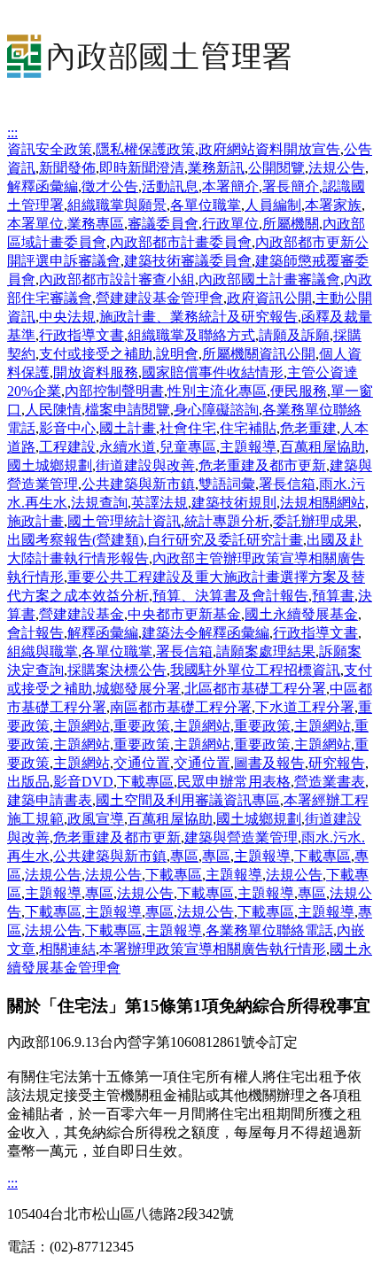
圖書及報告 (269, 763)
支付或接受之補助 (95, 353)
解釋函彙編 (42, 186)
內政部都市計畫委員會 (181, 242)
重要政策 (141, 725)
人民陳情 (53, 409)
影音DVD (83, 781)
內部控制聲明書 (114, 391)
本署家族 (333, 205)
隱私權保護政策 (145, 149)
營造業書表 (329, 781)
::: (12, 132)
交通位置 (141, 763)
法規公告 (336, 167)
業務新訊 (216, 167)
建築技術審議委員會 (188, 260)
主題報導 (248, 446)
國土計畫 (127, 428)
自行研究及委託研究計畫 (225, 539)
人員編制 (273, 205)
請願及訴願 (294, 335)
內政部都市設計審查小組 (117, 279)
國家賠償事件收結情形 (213, 372)
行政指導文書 (81, 335)
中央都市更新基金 (184, 614)
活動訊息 (170, 186)
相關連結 (67, 949)
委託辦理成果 (315, 521)
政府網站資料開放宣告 (269, 149)
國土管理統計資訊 (124, 521)
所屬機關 (290, 223)
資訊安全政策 (49, 149)
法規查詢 (99, 502)
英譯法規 (159, 502)
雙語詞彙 (226, 484)
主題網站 (81, 725)
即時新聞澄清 (141, 167)
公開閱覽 (276, 167)
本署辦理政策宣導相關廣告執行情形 (212, 949)
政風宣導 (95, 818)
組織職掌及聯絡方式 (191, 335)
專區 (184, 856)
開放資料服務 (95, 372)
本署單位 (35, 223)
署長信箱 (287, 484)
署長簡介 (290, 186)
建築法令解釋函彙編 (205, 632)
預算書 (333, 595)
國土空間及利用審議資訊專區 (188, 800)
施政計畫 (35, 521)
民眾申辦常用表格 (234, 781)
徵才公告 (110, 186)
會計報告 (35, 632)
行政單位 (230, 223)
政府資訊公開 (269, 298)
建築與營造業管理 (241, 837)
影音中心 (67, 428)
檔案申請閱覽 (127, 409)
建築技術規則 (233, 502)
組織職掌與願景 (117, 205)
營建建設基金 (81, 614)
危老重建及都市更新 (262, 465)
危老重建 (308, 428)
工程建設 (67, 446)
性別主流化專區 (217, 391)
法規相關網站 (322, 502)
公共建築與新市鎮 (138, 484)
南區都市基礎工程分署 (181, 707)
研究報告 (336, 763)
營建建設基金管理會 (159, 298)
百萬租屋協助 (322, 446)
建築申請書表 (49, 800)
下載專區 (145, 781)
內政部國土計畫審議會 (269, 279)
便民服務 (298, 391)
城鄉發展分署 (138, 688)
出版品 (28, 781)
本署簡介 (230, 186)
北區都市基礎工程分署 (255, 688)
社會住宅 (187, 428)
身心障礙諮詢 (216, 409)
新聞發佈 (67, 167)
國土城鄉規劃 (49, 465)
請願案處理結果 (265, 651)
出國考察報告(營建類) (75, 539)
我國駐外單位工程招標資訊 (255, 670)
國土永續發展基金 (301, 614)
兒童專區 (187, 446)
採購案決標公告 (117, 670)
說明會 (177, 353)
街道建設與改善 (145, 465)
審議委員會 (163, 223)
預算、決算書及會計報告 (230, 595)
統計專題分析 (226, 521)
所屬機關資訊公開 (258, 353)
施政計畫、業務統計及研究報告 (198, 316)
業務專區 (95, 223)
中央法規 (67, 316)
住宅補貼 (248, 428)
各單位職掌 (205, 205)
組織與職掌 (42, 651)
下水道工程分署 (304, 707)
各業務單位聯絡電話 (269, 930)
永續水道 (127, 446)
